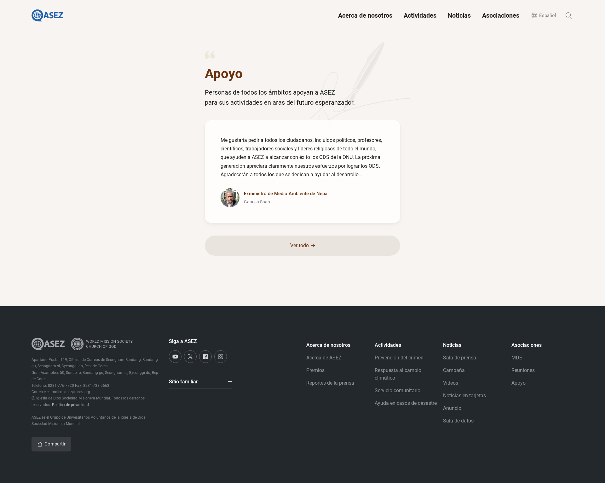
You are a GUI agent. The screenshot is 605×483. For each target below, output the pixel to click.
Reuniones (523, 370)
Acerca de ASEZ (324, 358)
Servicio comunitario (397, 390)
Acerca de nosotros (365, 15)
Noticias (459, 15)
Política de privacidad (70, 405)
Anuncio (452, 408)
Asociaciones (500, 15)
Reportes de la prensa (330, 383)
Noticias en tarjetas (464, 396)
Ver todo (299, 245)
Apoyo (518, 383)
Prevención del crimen (399, 358)
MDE (516, 358)
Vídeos (450, 383)
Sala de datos (458, 421)
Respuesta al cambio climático (398, 374)
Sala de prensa (459, 358)
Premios (315, 370)
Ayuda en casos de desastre (406, 403)
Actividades (420, 15)
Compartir (55, 444)
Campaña (454, 370)
